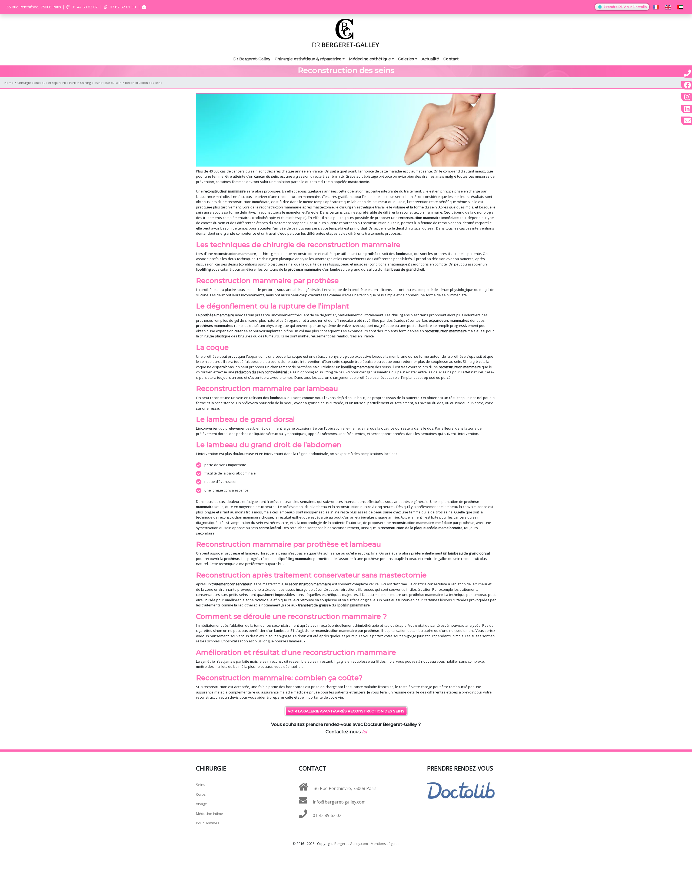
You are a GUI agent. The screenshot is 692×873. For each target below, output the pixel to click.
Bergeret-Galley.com (351, 843)
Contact (451, 59)
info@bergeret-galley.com (338, 802)
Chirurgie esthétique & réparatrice (308, 59)
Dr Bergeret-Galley (251, 59)
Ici (364, 731)
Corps (201, 794)
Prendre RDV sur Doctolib (625, 7)
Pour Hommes (207, 823)
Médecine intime (209, 813)
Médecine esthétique (370, 59)
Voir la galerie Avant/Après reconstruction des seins (346, 711)
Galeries (406, 59)
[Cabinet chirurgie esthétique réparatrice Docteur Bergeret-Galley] (346, 33)
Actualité (430, 59)
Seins (200, 784)
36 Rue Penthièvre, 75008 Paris (345, 788)
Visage (201, 803)
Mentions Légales (385, 843)
